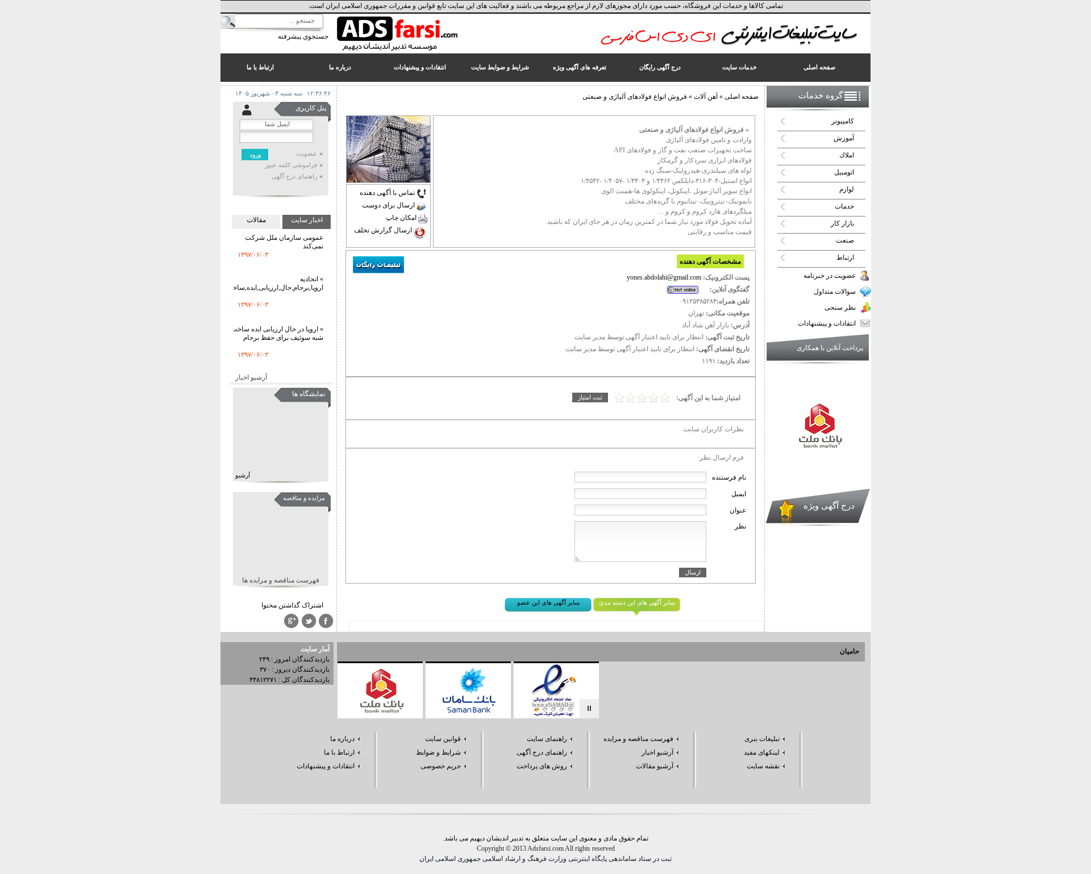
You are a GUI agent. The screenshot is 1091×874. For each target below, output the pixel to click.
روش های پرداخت (542, 766)
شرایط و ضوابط (438, 752)
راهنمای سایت (547, 739)
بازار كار (842, 223)
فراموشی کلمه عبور (291, 165)
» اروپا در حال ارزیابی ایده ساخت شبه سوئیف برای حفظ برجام (277, 323)
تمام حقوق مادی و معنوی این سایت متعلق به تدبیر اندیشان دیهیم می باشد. (545, 838)
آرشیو (242, 475)
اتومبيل (844, 172)
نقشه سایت (763, 766)
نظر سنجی (840, 307)
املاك (846, 155)
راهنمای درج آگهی (294, 176)
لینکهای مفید (762, 752)
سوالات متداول (835, 292)
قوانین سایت (443, 739)
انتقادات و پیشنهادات (827, 323)
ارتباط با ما (339, 752)
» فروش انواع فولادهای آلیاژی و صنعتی (694, 130)
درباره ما (342, 739)
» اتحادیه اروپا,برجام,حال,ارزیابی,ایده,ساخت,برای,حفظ (260, 273)
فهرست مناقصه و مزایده (638, 739)
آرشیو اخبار (251, 377)
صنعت (845, 240)
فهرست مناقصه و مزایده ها (280, 580)
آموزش (844, 138)
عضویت (306, 154)
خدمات (844, 206)
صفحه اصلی (741, 97)
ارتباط (845, 257)
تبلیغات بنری (762, 739)
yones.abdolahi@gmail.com (664, 277)
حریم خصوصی (440, 766)
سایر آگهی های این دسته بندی (637, 603)
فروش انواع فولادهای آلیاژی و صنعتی (634, 97)
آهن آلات (705, 97)
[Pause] (589, 708)
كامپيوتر (842, 121)
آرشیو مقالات (654, 766)
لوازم (846, 189)
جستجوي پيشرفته (303, 36)
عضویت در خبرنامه (829, 276)
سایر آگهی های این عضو (548, 603)
